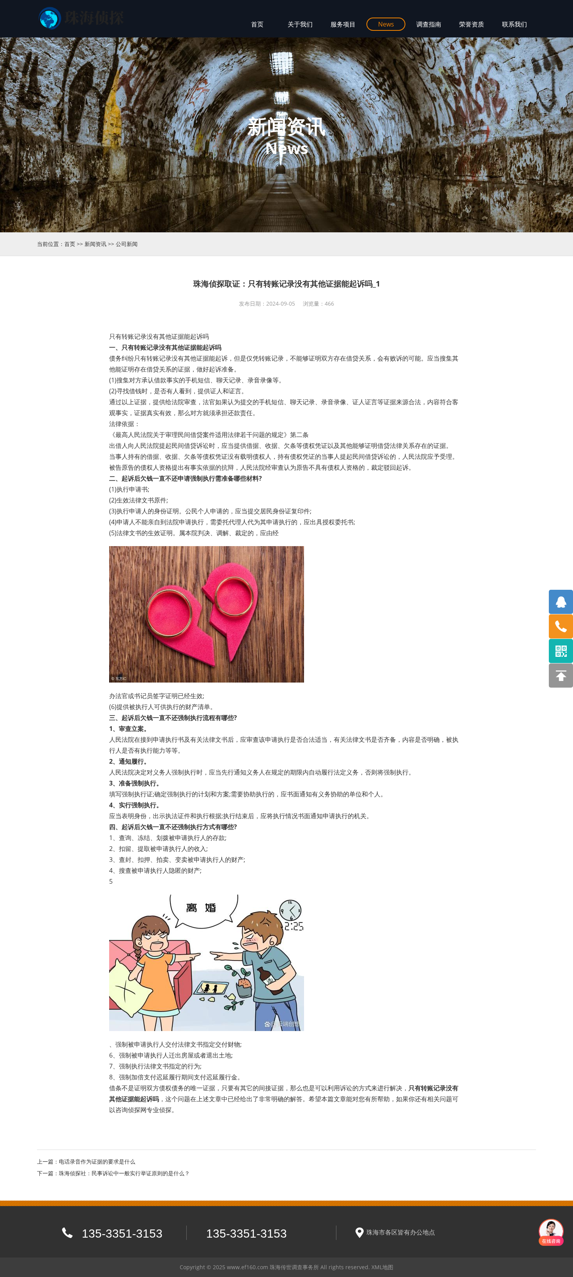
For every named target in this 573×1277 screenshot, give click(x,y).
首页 (69, 244)
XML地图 (382, 1267)
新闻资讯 (95, 244)
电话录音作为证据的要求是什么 (97, 1161)
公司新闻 (127, 244)
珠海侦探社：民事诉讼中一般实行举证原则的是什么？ (124, 1173)
